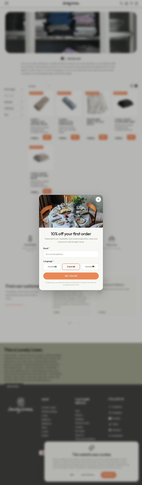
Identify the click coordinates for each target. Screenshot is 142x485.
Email (46, 248)
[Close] (98, 199)
